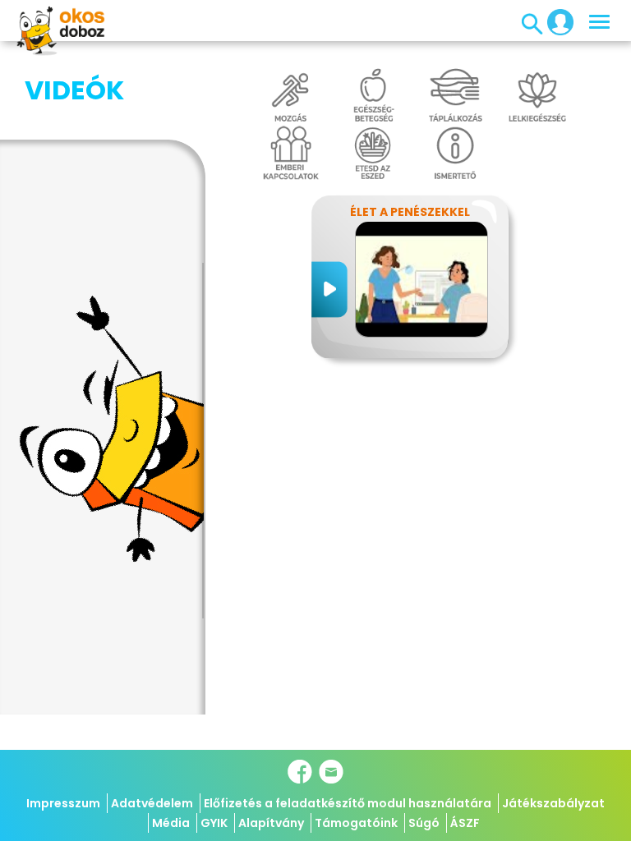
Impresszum (63, 803)
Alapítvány (271, 823)
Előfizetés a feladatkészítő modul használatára (347, 803)
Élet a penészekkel (410, 212)
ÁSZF (465, 823)
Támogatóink (356, 823)
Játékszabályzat (553, 803)
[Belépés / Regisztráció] (555, 21)
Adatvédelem (152, 803)
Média (171, 823)
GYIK (214, 823)
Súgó (424, 823)
